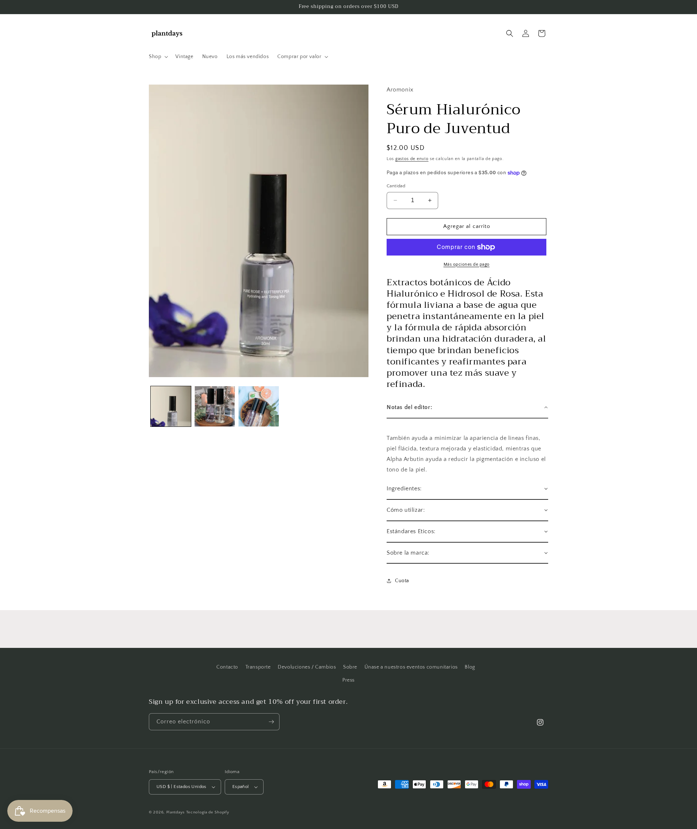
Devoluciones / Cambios (307, 667)
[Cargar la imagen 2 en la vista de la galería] (215, 406)
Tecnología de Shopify (207, 812)
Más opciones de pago (467, 264)
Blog (470, 667)
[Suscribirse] (271, 721)
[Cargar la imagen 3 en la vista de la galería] (259, 406)
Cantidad (396, 185)
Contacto (227, 667)
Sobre (350, 667)
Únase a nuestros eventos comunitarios (411, 667)
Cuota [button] (402, 581)
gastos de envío (412, 158)
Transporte (258, 667)
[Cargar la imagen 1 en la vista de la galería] (171, 406)
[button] (157, 56)
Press (348, 680)
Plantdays (175, 812)
